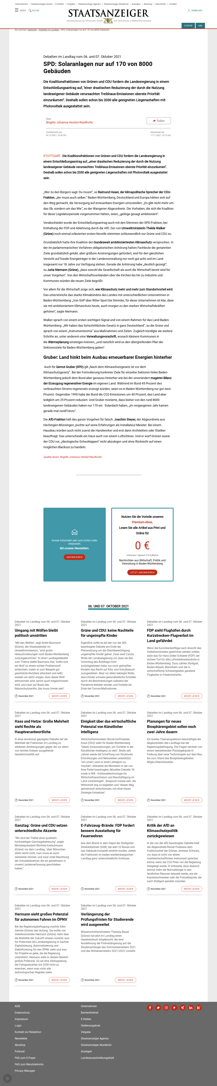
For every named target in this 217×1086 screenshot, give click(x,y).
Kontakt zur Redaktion (28, 1032)
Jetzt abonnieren (142, 572)
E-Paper (188, 25)
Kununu (199, 1008)
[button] (7, 1078)
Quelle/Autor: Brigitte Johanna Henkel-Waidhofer (72, 457)
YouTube (174, 1008)
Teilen (160, 121)
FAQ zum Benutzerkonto (29, 1064)
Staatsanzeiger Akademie (116, 4)
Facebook (150, 1008)
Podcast (20, 1051)
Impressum (21, 1019)
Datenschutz (22, 1012)
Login (18, 1025)
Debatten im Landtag (49, 30)
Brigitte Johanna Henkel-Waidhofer (69, 122)
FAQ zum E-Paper (25, 1057)
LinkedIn (191, 1008)
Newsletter (160, 4)
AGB (17, 1006)
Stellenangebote (90, 1025)
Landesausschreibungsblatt (97, 1057)
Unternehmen (21, 4)
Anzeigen (136, 4)
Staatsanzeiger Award (41, 4)
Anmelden (196, 10)
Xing (183, 1008)
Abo (200, 25)
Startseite (32, 30)
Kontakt (173, 4)
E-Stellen (59, 4)
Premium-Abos (142, 522)
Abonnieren (74, 557)
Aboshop (148, 4)
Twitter (158, 1008)
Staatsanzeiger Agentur (89, 4)
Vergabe (71, 4)
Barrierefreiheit (89, 1012)
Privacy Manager (25, 1070)
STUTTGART (51, 156)
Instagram (166, 1008)
